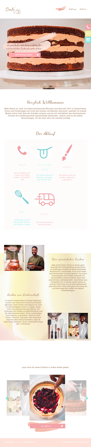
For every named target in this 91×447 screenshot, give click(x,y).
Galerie (83, 9)
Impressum (10, 442)
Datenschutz (29, 442)
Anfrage (72, 9)
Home (61, 9)
